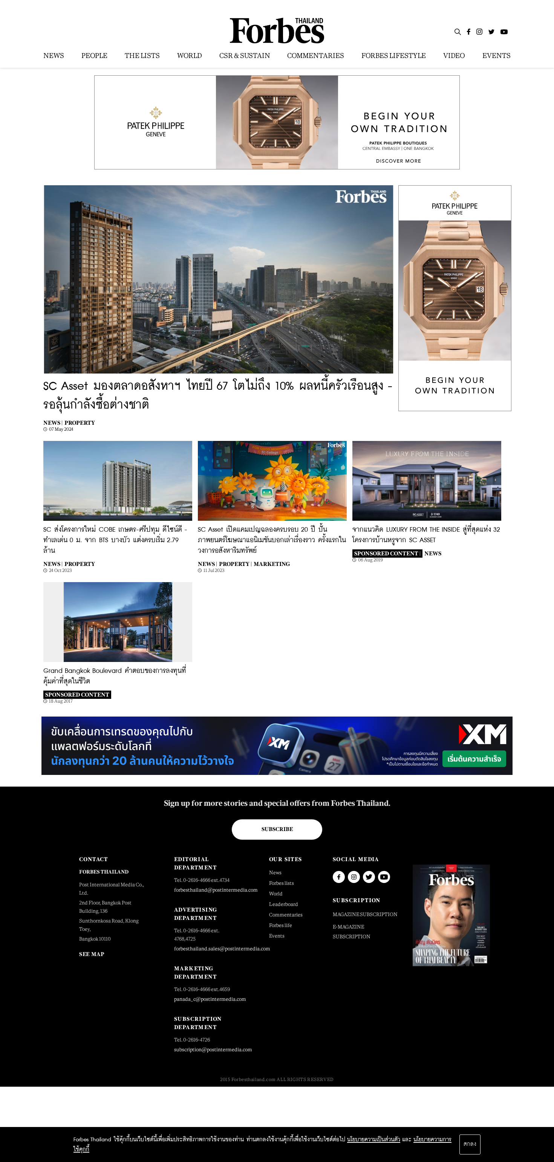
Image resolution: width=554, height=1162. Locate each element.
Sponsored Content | (387, 553)
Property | (235, 564)
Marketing (272, 564)
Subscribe (277, 829)
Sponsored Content (77, 694)
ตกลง (470, 1144)
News (432, 553)
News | (53, 422)
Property (79, 422)
